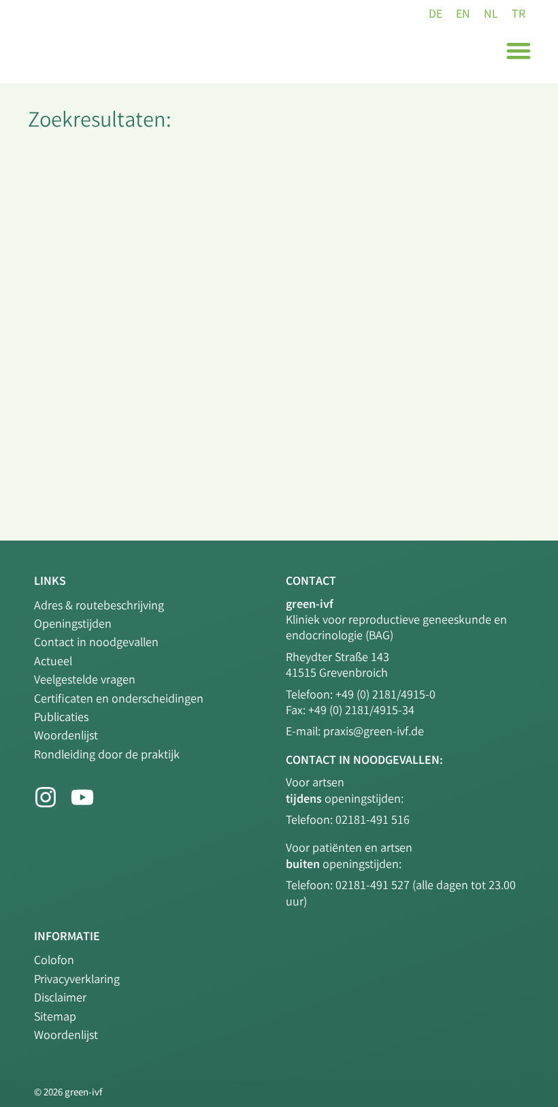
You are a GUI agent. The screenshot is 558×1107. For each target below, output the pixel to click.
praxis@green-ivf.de (373, 732)
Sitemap (55, 1018)
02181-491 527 (373, 886)
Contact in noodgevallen (96, 643)
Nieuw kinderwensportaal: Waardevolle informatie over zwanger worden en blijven (260, 492)
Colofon (54, 961)
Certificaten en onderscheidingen (118, 700)
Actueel (53, 662)
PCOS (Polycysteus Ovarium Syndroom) (172, 235)
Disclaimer (60, 999)
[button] (518, 50)
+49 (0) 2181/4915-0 (385, 696)
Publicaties (61, 718)
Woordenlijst (66, 736)
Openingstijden (73, 625)
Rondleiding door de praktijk (107, 756)
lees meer (53, 314)
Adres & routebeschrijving (99, 606)
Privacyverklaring (77, 980)
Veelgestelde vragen (84, 681)
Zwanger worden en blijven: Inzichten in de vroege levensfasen (254, 366)
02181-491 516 (372, 821)
